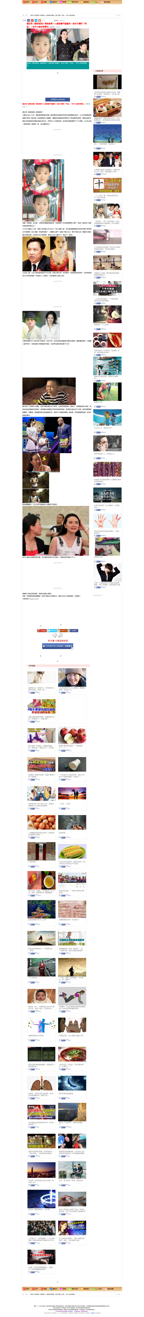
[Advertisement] (72, 9)
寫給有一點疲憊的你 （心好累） (39, 1209)
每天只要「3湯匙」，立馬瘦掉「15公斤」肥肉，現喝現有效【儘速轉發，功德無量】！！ (41, 892)
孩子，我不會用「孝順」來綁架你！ (71, 1180)
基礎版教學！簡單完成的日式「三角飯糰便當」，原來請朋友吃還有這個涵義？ (107, 120)
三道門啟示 (32, 862)
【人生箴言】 (33, 978)
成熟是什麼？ (99, 557)
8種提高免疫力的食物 (36, 1036)
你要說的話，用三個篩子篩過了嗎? (71, 1036)
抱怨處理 (62, 833)
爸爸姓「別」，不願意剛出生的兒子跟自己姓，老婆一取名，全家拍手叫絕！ (41, 1008)
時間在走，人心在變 (101, 325)
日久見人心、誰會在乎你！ (103, 428)
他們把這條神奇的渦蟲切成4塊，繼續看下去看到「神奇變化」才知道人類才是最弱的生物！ (107, 94)
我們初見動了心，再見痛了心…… (106, 454)
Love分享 (118, 15)
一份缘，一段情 (64, 804)
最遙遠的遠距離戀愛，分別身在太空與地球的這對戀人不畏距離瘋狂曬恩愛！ (71, 1153)
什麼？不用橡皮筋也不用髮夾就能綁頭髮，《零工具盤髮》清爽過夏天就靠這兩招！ (107, 585)
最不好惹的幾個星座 (66, 1093)
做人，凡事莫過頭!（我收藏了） (105, 144)
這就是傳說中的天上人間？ (37, 920)
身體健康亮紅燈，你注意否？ (69, 920)
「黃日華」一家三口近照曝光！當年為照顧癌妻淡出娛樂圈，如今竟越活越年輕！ (106, 223)
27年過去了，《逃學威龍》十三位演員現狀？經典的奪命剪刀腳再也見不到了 (41, 1240)
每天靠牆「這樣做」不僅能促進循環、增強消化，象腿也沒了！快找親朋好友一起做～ (41, 748)
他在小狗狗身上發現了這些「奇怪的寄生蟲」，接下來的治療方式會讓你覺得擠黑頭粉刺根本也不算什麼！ (72, 1211)
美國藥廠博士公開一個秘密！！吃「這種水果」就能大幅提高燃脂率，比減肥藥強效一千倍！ (71, 950)
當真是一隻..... (99, 402)
